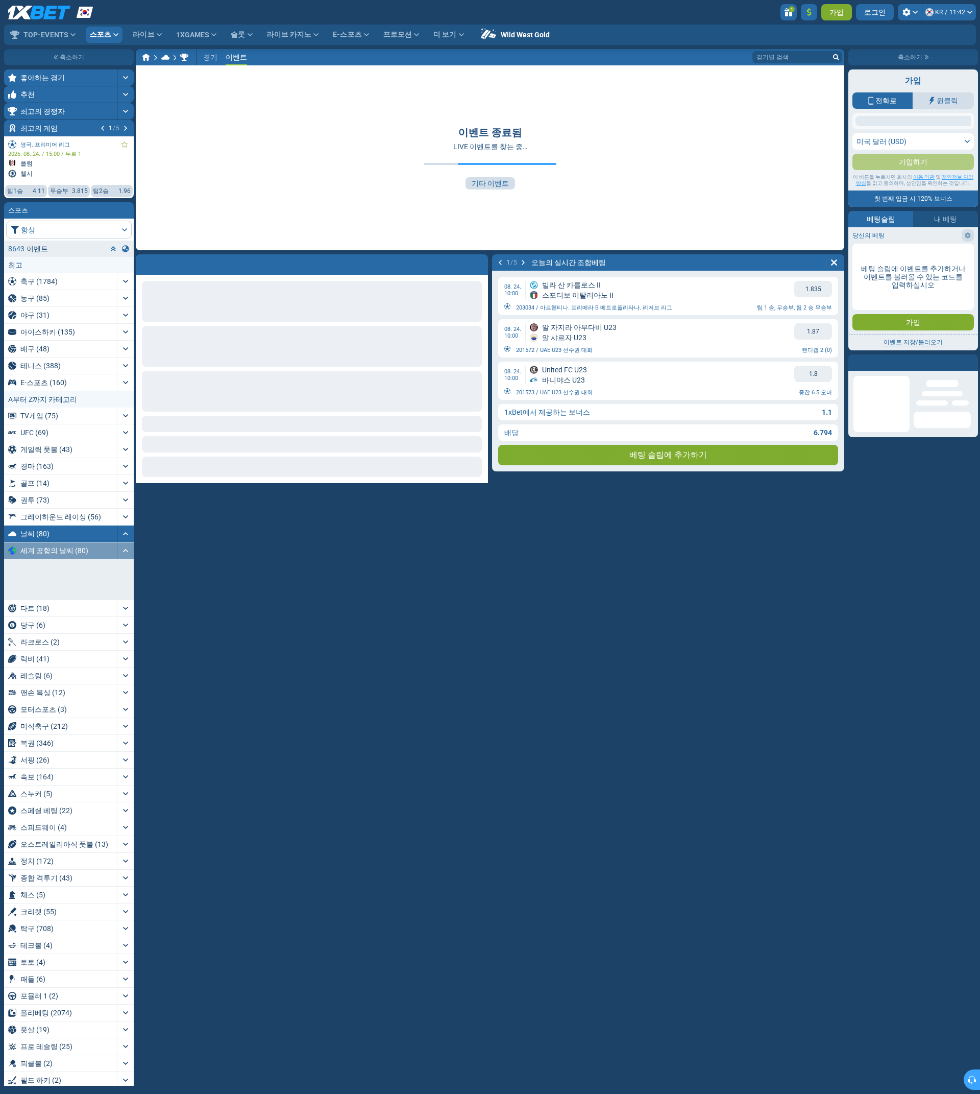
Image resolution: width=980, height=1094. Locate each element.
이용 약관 (924, 177)
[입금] (809, 12)
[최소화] (125, 534)
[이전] (103, 128)
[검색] (836, 57)
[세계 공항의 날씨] (184, 57)
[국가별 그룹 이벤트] (125, 249)
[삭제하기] (834, 262)
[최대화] (125, 77)
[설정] (910, 12)
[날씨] (165, 57)
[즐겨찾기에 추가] (124, 144)
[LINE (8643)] (146, 57)
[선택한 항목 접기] (113, 249)
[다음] (125, 128)
